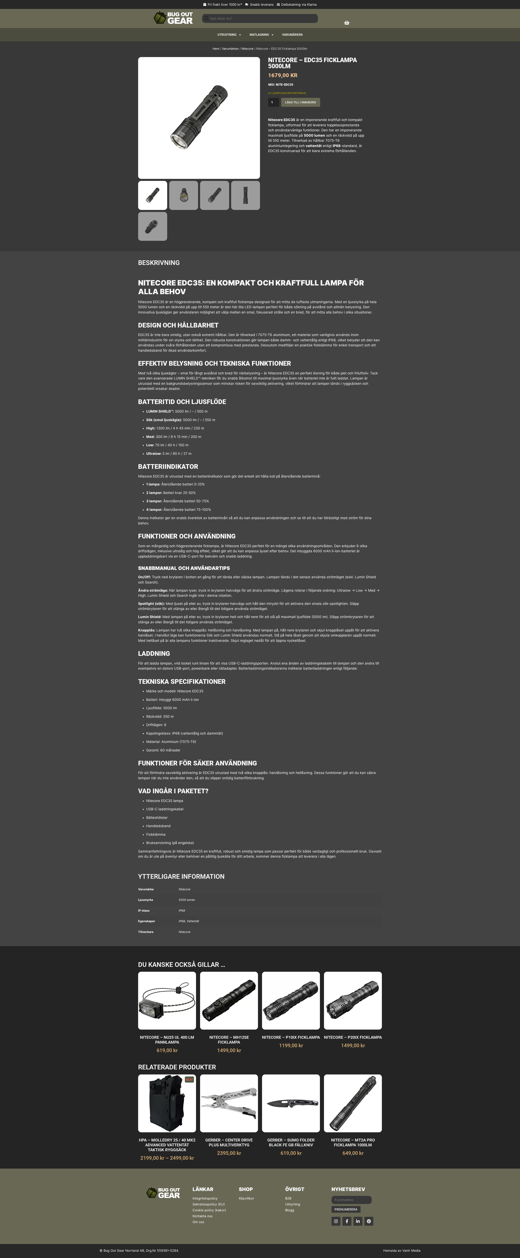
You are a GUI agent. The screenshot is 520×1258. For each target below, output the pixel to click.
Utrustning (227, 35)
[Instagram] (336, 1221)
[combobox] (260, 18)
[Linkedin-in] (357, 1221)
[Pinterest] (368, 1221)
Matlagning (259, 35)
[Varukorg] (346, 23)
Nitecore (248, 49)
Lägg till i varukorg (300, 102)
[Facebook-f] (346, 1221)
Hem (216, 49)
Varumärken (292, 35)
